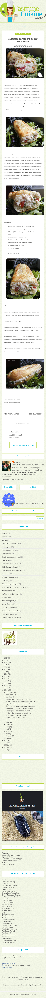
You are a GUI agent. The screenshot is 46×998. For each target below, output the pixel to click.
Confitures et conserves (11, 557)
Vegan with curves (8, 942)
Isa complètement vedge (11, 855)
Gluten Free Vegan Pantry (11, 893)
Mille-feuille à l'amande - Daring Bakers (20, 701)
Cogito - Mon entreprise (11, 958)
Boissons (5, 540)
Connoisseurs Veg (8, 882)
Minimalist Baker (8, 904)
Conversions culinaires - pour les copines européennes (22, 956)
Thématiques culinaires (10, 617)
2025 (6, 660)
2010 (6, 743)
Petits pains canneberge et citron (18, 713)
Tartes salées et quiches (11, 611)
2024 (6, 662)
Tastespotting (7, 923)
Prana (4, 863)
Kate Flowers (7, 901)
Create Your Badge (7, 967)
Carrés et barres (8, 550)
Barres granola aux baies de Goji (18, 711)
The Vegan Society (9, 935)
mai (7, 729)
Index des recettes (9, 591)
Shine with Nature (8, 920)
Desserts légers (8, 577)
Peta (3, 912)
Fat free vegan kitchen (10, 885)
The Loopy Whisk (8, 931)
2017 (6, 678)
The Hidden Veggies (9, 929)
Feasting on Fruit (8, 887)
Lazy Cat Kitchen (8, 903)
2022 (6, 667)
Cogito (23, 985)
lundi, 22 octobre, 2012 (16, 438)
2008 (6, 747)
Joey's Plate (6, 899)
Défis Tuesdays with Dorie (12, 570)
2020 (6, 672)
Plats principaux (8, 601)
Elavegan (5, 884)
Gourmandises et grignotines (13, 587)
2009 (6, 745)
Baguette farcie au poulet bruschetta (19, 704)
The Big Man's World (9, 925)
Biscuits (4, 537)
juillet (8, 724)
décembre (10, 692)
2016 (6, 681)
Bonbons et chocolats (10, 543)
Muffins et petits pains (10, 594)
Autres (4, 533)
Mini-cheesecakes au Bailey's (16, 715)
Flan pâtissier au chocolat (15, 717)
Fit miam (5, 853)
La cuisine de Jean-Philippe (12, 859)
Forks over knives (8, 891)
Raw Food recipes (8, 916)
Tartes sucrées (7, 614)
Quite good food (8, 914)
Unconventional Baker (10, 940)
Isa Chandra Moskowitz (10, 897)
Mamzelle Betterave (9, 861)
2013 (6, 688)
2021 (6, 669)
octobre (9, 697)
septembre (10, 720)
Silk (3, 866)
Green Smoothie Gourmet (11, 895)
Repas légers (22, 34)
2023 (6, 665)
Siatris (40, 985)
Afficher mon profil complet (12, 480)
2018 (6, 676)
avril (8, 731)
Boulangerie (6, 547)
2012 (6, 690)
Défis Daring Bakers (9, 567)
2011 (6, 740)
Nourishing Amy (8, 908)
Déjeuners (5, 574)
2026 (6, 658)
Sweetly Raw (6, 922)
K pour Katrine (7, 857)
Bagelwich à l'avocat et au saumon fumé (20, 708)
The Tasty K (6, 933)
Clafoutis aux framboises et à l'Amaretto (20, 706)
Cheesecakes (6, 554)
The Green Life (7, 927)
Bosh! (4, 880)
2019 (6, 674)
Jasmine (17, 462)
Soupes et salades (8, 607)
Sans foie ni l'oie (8, 864)
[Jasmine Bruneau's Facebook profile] (16, 965)
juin (7, 727)
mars (8, 734)
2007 (6, 750)
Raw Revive (6, 918)
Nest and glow (7, 906)
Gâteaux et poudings (9, 584)
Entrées (5, 581)
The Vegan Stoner (8, 937)
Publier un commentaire (23, 445)
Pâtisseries (6, 597)
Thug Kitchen (7, 939)
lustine (11, 432)
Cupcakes (5, 560)
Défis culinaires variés (10, 564)
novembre (10, 695)
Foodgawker (6, 889)
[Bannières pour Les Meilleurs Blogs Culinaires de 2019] (23, 503)
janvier (9, 738)
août (8, 722)
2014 (6, 685)
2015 (6, 683)
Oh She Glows (7, 910)
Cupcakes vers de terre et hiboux (18, 699)
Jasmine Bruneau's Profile (9, 963)
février (9, 736)
